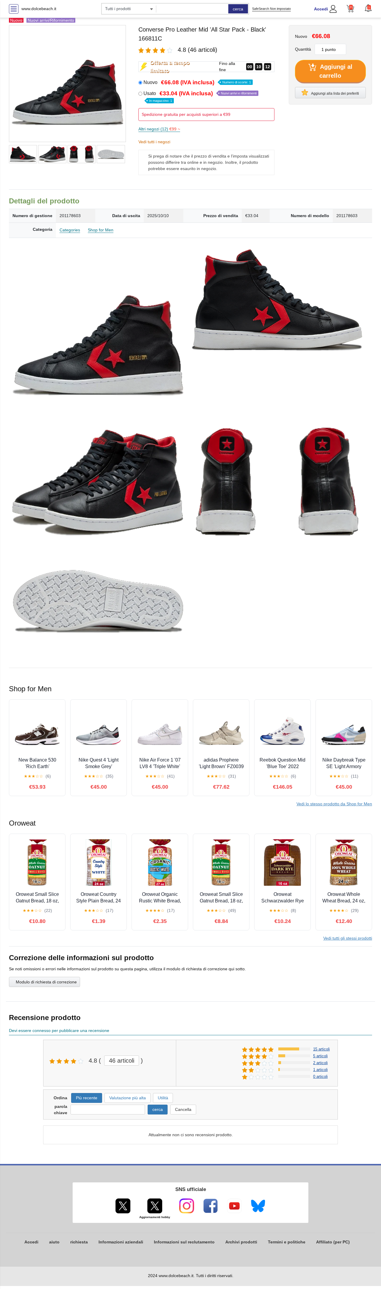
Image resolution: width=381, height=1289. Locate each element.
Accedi (321, 9)
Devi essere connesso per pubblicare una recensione (59, 1030)
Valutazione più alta (127, 1097)
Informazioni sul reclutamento (184, 1242)
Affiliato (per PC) (333, 1242)
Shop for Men (100, 230)
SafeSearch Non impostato (271, 8)
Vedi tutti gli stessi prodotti (347, 938)
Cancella (183, 1109)
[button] (368, 8)
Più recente (86, 1097)
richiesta (79, 1242)
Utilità (163, 1097)
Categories (70, 230)
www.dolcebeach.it (38, 8)
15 (321, 1049)
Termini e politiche (286, 1242)
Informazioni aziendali (121, 1242)
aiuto (54, 1242)
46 (121, 1060)
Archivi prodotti (241, 1242)
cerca (238, 9)
